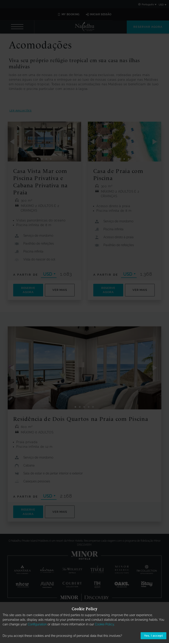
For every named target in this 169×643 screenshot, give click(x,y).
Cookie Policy (104, 624)
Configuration (37, 624)
